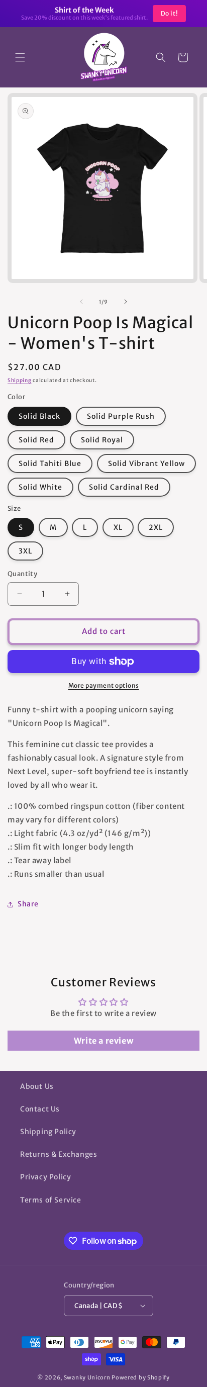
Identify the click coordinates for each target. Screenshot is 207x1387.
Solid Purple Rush (121, 416)
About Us (37, 1086)
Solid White (40, 487)
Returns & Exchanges (58, 1154)
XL (118, 527)
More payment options (103, 685)
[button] (20, 57)
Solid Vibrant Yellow (146, 463)
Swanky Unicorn (87, 1377)
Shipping (20, 380)
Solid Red (36, 439)
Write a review (103, 1041)
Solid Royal (102, 439)
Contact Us (40, 1109)
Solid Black (39, 416)
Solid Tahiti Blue (50, 463)
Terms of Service (50, 1200)
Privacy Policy (45, 1176)
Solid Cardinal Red (124, 487)
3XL (25, 551)
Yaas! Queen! (158, 13)
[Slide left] (81, 302)
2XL (156, 527)
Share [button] (28, 903)
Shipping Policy (48, 1131)
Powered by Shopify (141, 1377)
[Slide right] (126, 302)
